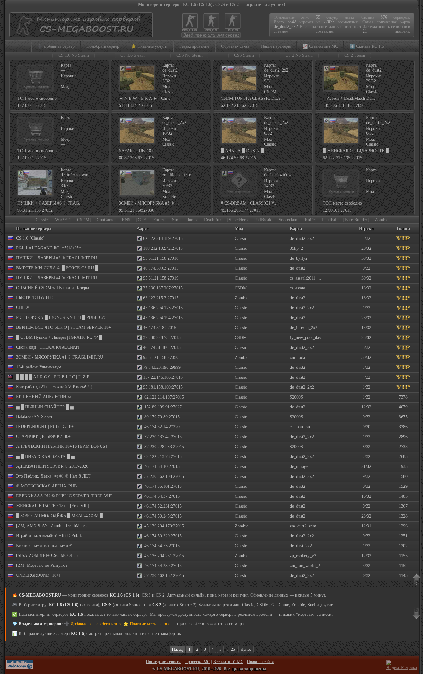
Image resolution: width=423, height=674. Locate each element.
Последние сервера (163, 661)
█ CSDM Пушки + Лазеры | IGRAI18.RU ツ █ (59, 337)
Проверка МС (197, 661)
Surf (176, 220)
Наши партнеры (276, 46)
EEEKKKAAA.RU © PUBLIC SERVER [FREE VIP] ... (67, 496)
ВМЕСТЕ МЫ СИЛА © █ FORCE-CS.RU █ (57, 268)
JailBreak (263, 220)
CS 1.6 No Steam (73, 55)
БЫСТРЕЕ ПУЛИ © (35, 297)
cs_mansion (300, 427)
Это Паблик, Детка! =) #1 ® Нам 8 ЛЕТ (53, 476)
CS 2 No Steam (299, 55)
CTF (142, 220)
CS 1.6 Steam (132, 55)
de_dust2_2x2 (302, 238)
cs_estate (297, 288)
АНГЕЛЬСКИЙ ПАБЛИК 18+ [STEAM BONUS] (61, 446)
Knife (310, 220)
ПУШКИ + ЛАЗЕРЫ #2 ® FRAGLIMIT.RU (56, 258)
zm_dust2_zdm (303, 526)
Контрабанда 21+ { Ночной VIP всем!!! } (54, 387)
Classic (42, 220)
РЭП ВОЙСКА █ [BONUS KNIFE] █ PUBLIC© (60, 317)
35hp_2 (296, 248)
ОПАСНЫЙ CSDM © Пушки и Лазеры (52, 287)
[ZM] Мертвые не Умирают (41, 565)
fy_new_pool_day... (307, 337)
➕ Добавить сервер (56, 46)
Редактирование (194, 46)
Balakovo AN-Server (34, 416)
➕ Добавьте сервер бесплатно (92, 624)
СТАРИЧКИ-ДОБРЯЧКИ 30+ (43, 436)
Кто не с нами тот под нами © (44, 545)
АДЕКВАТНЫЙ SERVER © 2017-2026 (52, 466)
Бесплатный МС (228, 661)
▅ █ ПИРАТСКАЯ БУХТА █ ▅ (45, 456)
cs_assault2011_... (305, 278)
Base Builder (356, 220)
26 (233, 649)
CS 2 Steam (354, 55)
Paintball (330, 220)
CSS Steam (244, 55)
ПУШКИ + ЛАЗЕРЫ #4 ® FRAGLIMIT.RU (56, 277)
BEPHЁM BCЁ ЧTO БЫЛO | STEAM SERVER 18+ (63, 327)
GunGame (105, 220)
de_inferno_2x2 (303, 327)
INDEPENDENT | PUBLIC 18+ (45, 426)
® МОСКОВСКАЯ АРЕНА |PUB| (47, 486)
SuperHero (238, 220)
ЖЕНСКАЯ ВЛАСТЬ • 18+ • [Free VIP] (52, 506)
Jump (192, 220)
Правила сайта (260, 661)
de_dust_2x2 (301, 546)
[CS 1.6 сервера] (190, 31)
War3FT (62, 220)
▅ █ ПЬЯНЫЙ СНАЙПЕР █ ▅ (45, 407)
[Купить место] (35, 90)
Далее (246, 649)
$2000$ (296, 397)
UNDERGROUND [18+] (38, 575)
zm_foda (297, 357)
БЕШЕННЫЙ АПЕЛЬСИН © (43, 396)
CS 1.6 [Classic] (30, 238)
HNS (126, 220)
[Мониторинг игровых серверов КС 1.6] (79, 34)
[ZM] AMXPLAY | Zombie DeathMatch (51, 525)
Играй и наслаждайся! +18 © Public (49, 535)
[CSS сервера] (211, 31)
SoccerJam (288, 220)
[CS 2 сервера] (233, 31)
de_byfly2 (298, 258)
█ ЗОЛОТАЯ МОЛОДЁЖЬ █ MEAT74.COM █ (59, 515)
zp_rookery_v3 (303, 555)
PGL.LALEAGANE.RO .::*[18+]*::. (49, 248)
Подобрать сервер (102, 46)
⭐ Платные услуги (149, 46)
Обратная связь (235, 46)
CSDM (83, 220)
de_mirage (299, 466)
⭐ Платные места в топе (146, 624)
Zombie (381, 220)
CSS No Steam (189, 55)
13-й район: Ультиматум (38, 367)
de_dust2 (297, 268)
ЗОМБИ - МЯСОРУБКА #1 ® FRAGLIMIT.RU (59, 357)
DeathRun (212, 220)
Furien (159, 220)
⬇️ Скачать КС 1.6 (367, 46)
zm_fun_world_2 (305, 565)
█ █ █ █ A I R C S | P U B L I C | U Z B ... (55, 377)
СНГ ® (22, 307)
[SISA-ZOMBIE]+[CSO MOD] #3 (47, 555)
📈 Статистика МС (320, 46)
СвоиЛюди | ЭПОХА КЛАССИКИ (47, 347)
